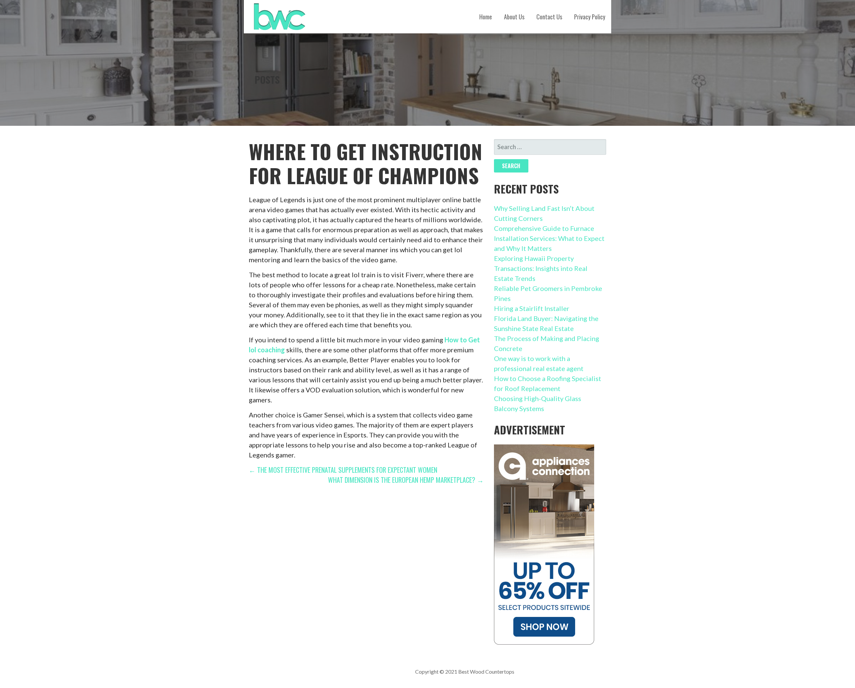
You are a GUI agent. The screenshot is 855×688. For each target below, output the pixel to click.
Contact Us (549, 16)
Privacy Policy (589, 16)
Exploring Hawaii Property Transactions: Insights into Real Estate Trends (540, 268)
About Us (514, 16)
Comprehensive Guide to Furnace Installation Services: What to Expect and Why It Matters (549, 238)
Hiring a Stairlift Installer (531, 308)
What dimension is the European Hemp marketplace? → (406, 480)
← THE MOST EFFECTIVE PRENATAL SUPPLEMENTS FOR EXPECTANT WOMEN (343, 470)
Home (485, 16)
